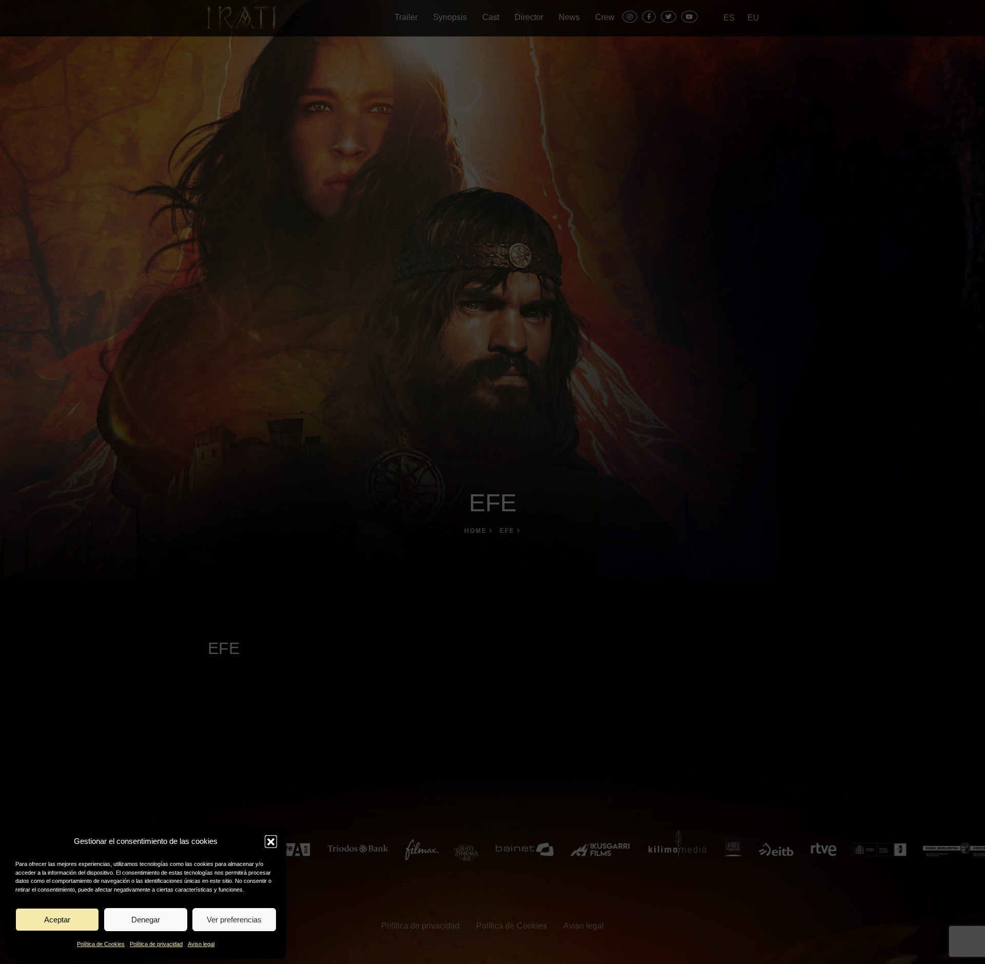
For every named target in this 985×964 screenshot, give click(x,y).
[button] (271, 841)
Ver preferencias (234, 919)
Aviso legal (201, 944)
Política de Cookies (101, 944)
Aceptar (57, 919)
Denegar (145, 919)
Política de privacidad (156, 944)
